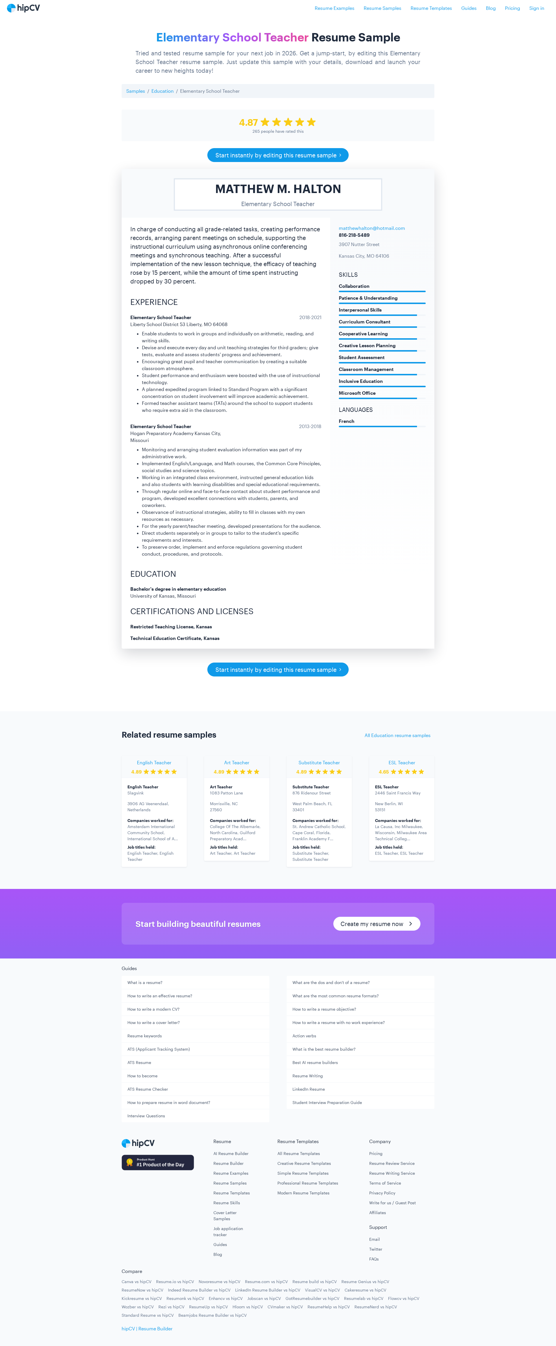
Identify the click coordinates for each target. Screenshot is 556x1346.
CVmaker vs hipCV (285, 1306)
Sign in (536, 8)
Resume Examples (334, 8)
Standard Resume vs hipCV (148, 1315)
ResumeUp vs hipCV (208, 1306)
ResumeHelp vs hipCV (329, 1306)
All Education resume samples (398, 735)
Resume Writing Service (392, 1173)
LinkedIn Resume (308, 1089)
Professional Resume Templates (307, 1183)
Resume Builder (228, 1163)
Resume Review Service (392, 1163)
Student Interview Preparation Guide (327, 1102)
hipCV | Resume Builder (147, 1328)
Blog (491, 8)
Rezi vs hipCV (171, 1306)
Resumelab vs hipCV (363, 1298)
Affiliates (377, 1212)
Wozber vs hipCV (138, 1306)
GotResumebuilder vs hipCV (312, 1298)
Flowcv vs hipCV (403, 1298)
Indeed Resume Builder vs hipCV (199, 1289)
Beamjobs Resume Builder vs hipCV (212, 1315)
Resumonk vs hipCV (185, 1298)
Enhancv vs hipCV (226, 1298)
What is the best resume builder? (324, 1049)
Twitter (375, 1249)
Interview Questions (146, 1115)
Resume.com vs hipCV (266, 1281)
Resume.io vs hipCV (175, 1281)
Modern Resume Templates (303, 1192)
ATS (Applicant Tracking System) (158, 1049)
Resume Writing (307, 1075)
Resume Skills (226, 1202)
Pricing (512, 8)
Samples (135, 91)
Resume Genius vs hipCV (365, 1281)
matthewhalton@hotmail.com (372, 228)
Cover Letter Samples (225, 1215)
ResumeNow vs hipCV (142, 1289)
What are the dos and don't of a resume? (331, 982)
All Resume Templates (298, 1153)
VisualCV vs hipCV (322, 1289)
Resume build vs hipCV (314, 1281)
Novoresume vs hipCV (219, 1281)
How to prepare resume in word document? (168, 1102)
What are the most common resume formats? (335, 995)
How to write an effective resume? (159, 995)
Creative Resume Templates (304, 1163)
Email (374, 1239)
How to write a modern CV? (153, 1009)
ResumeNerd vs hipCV (375, 1306)
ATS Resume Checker (147, 1089)
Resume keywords (144, 1035)
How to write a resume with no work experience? (338, 1022)
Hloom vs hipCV (248, 1306)
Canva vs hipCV (136, 1281)
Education (162, 91)
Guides (469, 8)
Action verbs (304, 1035)
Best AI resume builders (315, 1062)
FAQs (374, 1258)
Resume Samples (382, 8)
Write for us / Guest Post (392, 1202)
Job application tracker (228, 1231)
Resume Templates (431, 8)
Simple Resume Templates (303, 1173)
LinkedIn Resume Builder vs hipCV (267, 1289)
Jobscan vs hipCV (264, 1298)
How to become (142, 1075)
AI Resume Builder (230, 1153)
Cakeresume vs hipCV (365, 1289)
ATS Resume (139, 1062)
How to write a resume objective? (324, 1009)
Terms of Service (385, 1183)
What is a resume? (144, 982)
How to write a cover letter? (153, 1022)
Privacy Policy (382, 1192)
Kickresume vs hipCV (142, 1298)
